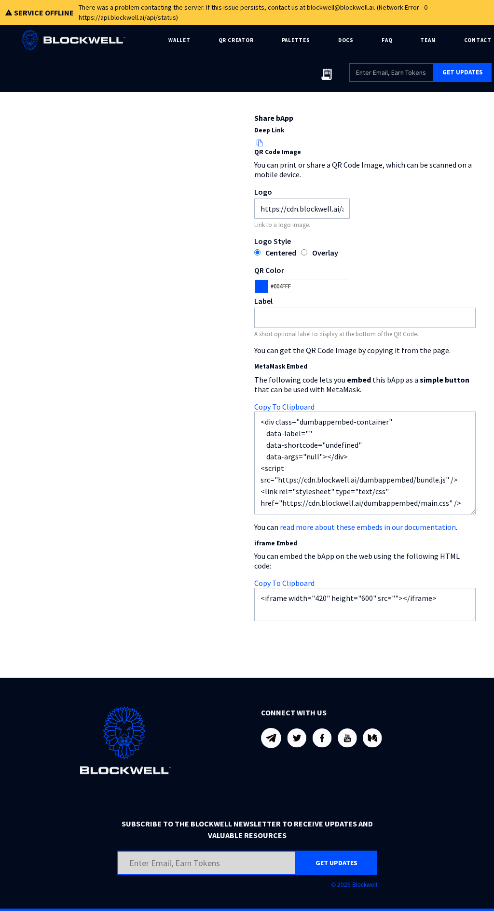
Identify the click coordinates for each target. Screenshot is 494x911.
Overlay (325, 252)
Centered (280, 252)
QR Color (269, 270)
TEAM (428, 40)
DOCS (346, 40)
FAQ (387, 40)
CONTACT (478, 40)
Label (263, 301)
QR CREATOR (236, 40)
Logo (263, 192)
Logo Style (272, 241)
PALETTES (296, 40)
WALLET (179, 40)
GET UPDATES (462, 72)
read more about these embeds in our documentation (368, 527)
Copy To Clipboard (284, 407)
